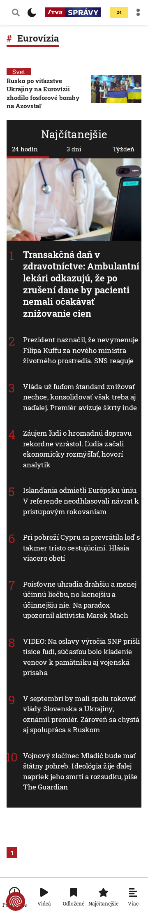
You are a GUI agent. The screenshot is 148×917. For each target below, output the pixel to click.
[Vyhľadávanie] (16, 12)
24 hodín (25, 149)
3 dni (74, 149)
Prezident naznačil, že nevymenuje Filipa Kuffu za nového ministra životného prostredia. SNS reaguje (80, 350)
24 (119, 12)
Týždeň (123, 149)
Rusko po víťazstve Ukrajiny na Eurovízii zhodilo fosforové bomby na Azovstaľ (43, 93)
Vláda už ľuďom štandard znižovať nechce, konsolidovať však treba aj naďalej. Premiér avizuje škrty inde (80, 397)
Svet (18, 71)
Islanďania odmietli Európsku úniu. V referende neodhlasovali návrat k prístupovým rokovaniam (81, 501)
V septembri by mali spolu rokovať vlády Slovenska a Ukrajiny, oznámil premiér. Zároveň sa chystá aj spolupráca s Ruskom (81, 714)
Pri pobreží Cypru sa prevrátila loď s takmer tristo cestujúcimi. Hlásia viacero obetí (81, 547)
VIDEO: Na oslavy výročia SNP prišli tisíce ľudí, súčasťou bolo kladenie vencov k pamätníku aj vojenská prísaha (81, 657)
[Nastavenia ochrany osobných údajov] (15, 901)
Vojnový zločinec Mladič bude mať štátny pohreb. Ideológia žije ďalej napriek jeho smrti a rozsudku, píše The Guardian (80, 771)
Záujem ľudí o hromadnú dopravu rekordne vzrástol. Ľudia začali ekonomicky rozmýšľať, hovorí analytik (77, 448)
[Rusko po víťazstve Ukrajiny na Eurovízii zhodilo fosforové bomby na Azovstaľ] (116, 94)
